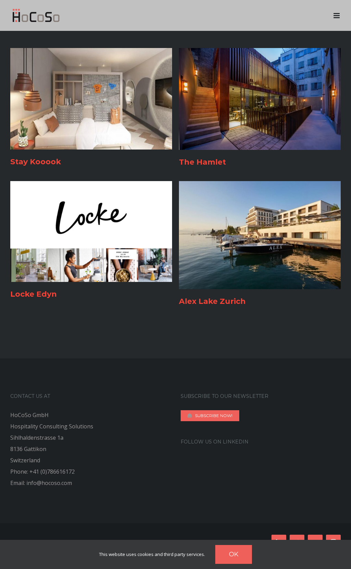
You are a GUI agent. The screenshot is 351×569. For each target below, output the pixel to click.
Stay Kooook (35, 161)
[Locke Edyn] (91, 186)
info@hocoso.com (49, 483)
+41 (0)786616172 (52, 471)
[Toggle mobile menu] (337, 15)
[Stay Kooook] (91, 53)
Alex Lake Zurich (212, 301)
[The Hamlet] (260, 53)
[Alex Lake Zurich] (260, 186)
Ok (233, 554)
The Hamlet (202, 162)
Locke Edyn (33, 294)
